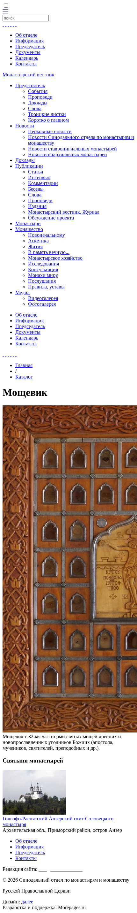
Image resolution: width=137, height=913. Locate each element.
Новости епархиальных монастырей (67, 154)
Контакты (26, 63)
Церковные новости (50, 131)
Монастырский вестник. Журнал (63, 212)
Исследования (43, 263)
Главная (23, 365)
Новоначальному (46, 235)
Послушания (42, 281)
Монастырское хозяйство (55, 258)
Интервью (39, 177)
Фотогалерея (42, 304)
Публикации (29, 166)
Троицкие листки (47, 114)
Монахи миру (43, 275)
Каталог (24, 377)
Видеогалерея (43, 298)
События (37, 91)
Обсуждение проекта (51, 217)
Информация (29, 40)
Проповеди (40, 97)
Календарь (26, 58)
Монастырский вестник (28, 74)
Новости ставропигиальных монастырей (72, 148)
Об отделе (26, 35)
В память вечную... (48, 252)
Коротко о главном (48, 120)
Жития (35, 246)
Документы (27, 52)
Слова (34, 108)
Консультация (43, 269)
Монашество (29, 229)
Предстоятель (30, 85)
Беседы (36, 189)
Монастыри (28, 223)
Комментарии (43, 183)
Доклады (37, 102)
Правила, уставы (46, 286)
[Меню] (5, 11)
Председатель (30, 46)
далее (27, 901)
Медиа (22, 292)
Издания (37, 206)
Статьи (35, 171)
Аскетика (38, 240)
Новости (24, 125)
